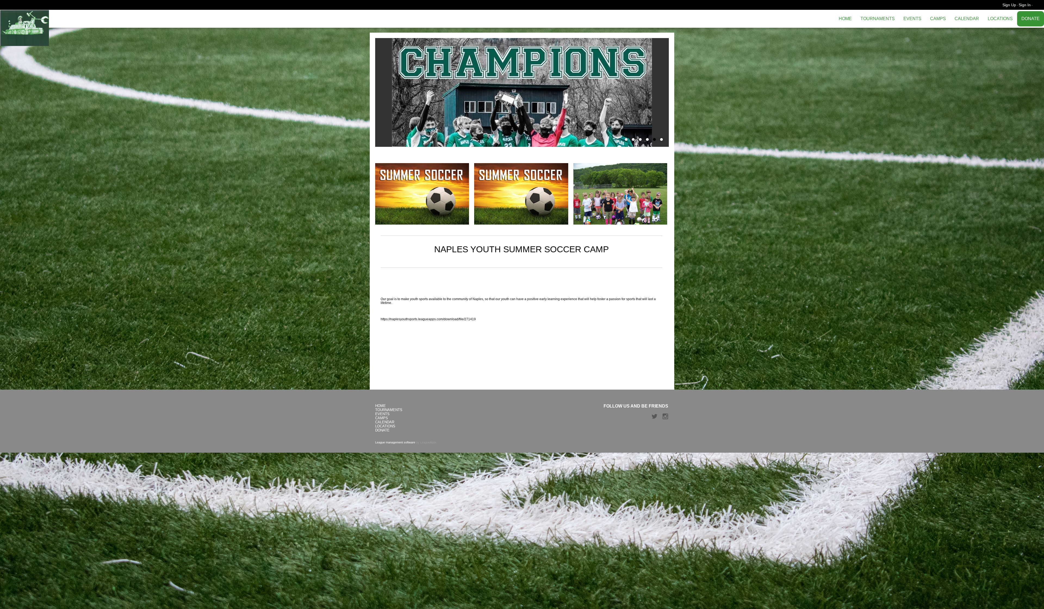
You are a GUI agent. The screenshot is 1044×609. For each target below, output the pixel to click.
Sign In (1025, 5)
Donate (1030, 18)
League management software (395, 442)
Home (845, 18)
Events (912, 18)
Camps (938, 18)
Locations (1000, 18)
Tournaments (877, 18)
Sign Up (1009, 5)
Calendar (967, 18)
